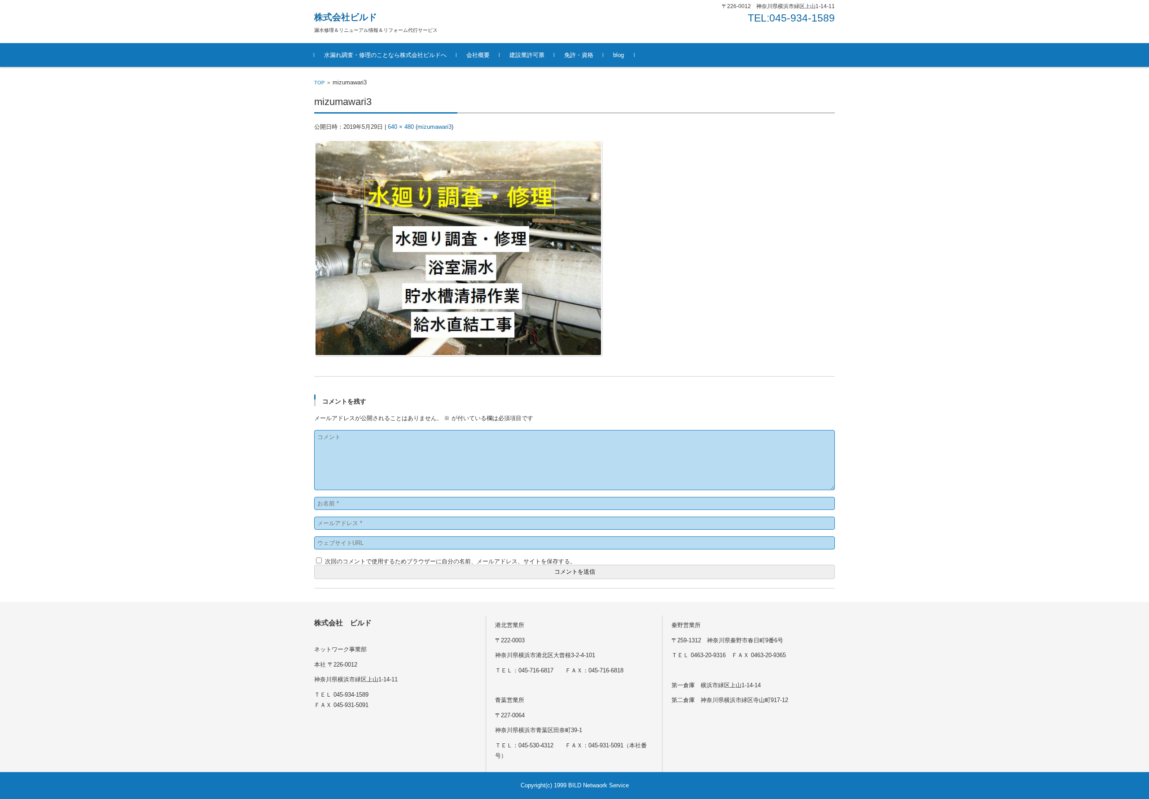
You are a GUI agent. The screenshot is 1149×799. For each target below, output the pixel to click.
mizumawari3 (434, 126)
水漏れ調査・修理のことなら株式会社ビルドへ (385, 55)
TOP (319, 82)
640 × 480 (401, 126)
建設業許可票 (526, 55)
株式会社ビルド (345, 17)
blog (618, 55)
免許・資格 (578, 55)
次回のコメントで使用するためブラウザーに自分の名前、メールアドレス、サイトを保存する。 (450, 561)
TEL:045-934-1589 (791, 18)
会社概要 (478, 55)
